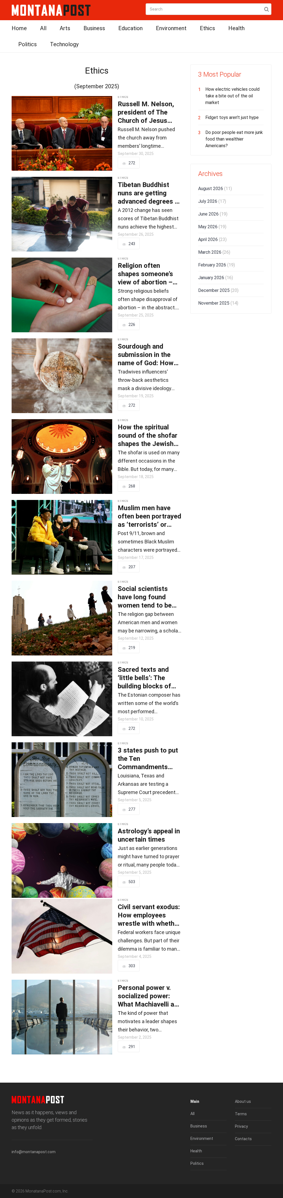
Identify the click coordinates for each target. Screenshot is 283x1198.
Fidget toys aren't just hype (232, 117)
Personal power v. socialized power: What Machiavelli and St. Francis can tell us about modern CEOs (150, 996)
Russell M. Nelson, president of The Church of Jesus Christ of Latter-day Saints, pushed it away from (148, 112)
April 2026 (212, 239)
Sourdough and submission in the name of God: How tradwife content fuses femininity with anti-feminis (149, 355)
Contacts (243, 1139)
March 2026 (214, 252)
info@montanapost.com (34, 1152)
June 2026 (212, 214)
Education (130, 28)
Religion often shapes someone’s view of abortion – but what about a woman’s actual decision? (145, 274)
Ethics (207, 28)
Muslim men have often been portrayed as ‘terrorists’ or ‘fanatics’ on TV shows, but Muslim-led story (149, 516)
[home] (51, 9)
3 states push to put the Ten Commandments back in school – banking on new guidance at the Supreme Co (148, 758)
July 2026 (212, 201)
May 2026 (212, 226)
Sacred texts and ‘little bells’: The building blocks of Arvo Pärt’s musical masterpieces (147, 678)
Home (19, 28)
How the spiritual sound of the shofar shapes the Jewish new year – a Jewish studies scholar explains (148, 435)
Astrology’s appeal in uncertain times (149, 835)
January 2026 (215, 277)
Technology (64, 44)
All (43, 28)
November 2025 (218, 303)
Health (236, 28)
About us (243, 1101)
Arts (65, 28)
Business (94, 28)
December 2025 (218, 290)
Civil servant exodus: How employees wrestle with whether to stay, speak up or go (149, 915)
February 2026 (216, 265)
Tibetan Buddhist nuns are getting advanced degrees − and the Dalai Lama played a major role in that (150, 193)
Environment (171, 28)
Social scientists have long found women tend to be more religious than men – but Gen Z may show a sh (149, 597)
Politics (27, 44)
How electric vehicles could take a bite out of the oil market (232, 96)
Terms (241, 1114)
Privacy (241, 1126)
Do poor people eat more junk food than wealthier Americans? (234, 139)
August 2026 (215, 188)
